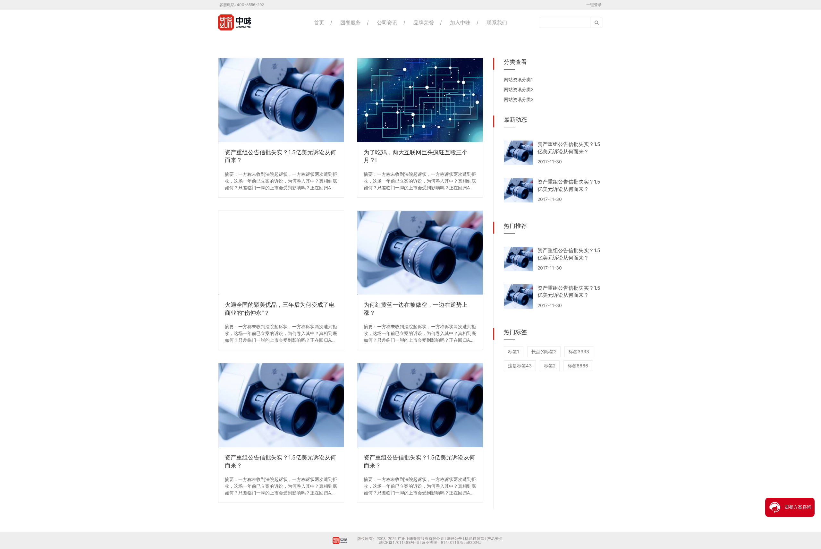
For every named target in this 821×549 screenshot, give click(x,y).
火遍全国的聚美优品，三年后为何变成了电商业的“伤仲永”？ (279, 308)
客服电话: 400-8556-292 (241, 4)
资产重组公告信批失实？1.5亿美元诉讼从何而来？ (280, 156)
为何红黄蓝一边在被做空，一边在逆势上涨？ (416, 308)
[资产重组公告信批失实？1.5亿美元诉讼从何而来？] (281, 100)
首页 (319, 22)
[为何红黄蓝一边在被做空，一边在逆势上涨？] (420, 253)
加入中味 (460, 22)
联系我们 (497, 22)
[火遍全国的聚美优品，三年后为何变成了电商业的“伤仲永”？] (281, 253)
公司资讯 (387, 22)
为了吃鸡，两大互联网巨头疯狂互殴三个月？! (416, 156)
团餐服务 (350, 22)
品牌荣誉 (423, 22)
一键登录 (594, 4)
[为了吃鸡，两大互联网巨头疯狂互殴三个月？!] (420, 100)
